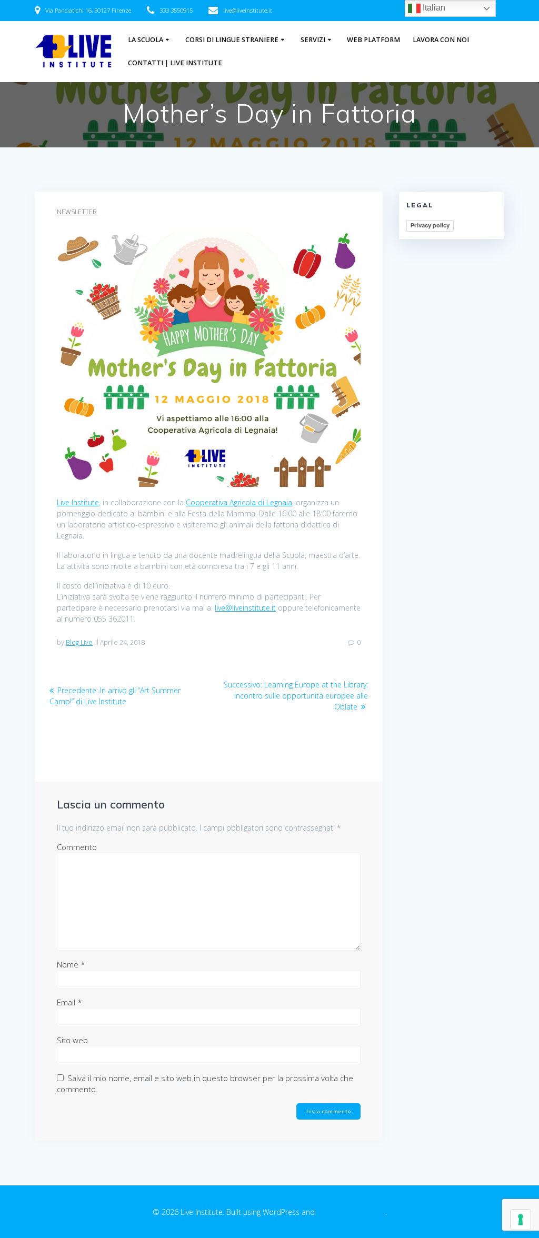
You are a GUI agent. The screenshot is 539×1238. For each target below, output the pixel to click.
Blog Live (79, 642)
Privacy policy (430, 225)
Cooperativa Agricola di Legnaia (239, 502)
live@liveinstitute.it (245, 608)
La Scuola (145, 39)
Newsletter (77, 211)
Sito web (72, 1040)
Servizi (313, 39)
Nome (71, 964)
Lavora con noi (441, 39)
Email (69, 1002)
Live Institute (78, 502)
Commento (77, 847)
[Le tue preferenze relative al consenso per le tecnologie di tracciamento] (521, 1220)
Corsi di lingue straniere (231, 39)
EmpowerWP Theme (351, 1212)
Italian (433, 7)
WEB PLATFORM (373, 39)
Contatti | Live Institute (175, 62)
